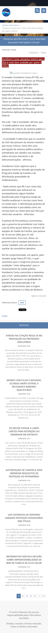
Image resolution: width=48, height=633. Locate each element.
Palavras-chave (9, 302)
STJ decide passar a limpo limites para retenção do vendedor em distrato (24, 431)
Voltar (5, 315)
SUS (22, 302)
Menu (43, 10)
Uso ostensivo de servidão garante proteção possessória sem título (24, 518)
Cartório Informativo (10, 25)
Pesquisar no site (37, 10)
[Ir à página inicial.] (25, 13)
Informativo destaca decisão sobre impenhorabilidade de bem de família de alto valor (24, 559)
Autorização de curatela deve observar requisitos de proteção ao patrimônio (24, 473)
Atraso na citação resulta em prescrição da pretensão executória (24, 338)
